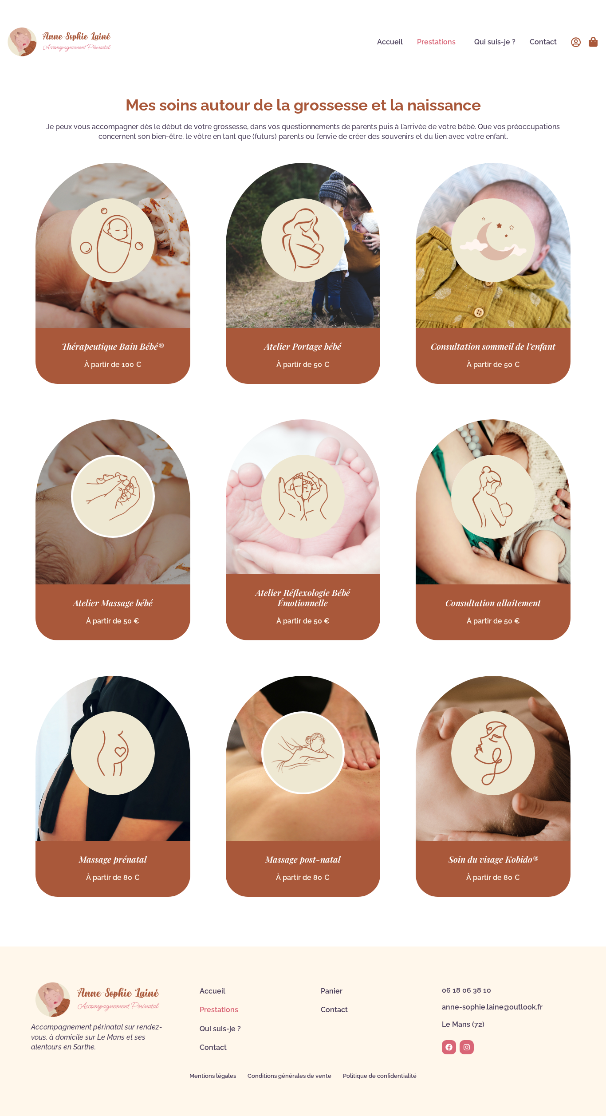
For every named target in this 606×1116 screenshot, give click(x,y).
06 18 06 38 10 (466, 990)
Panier (331, 991)
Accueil (390, 42)
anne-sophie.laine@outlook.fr (492, 1007)
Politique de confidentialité (380, 1076)
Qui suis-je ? (494, 42)
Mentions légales (212, 1076)
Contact (543, 42)
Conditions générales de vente (289, 1076)
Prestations (436, 42)
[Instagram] (467, 1047)
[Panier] (593, 42)
